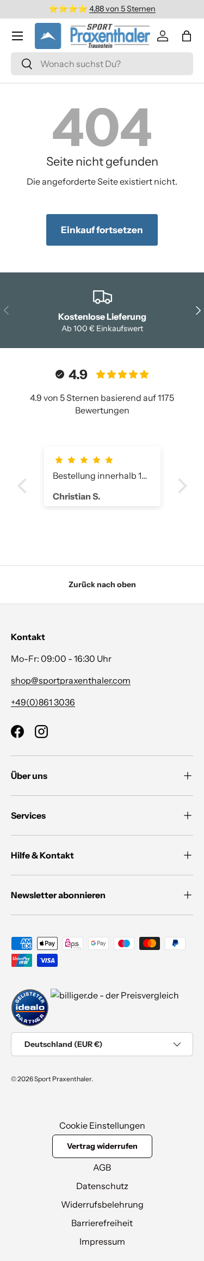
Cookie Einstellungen (102, 1125)
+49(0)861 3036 (43, 702)
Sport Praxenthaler (62, 1079)
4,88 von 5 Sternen (122, 9)
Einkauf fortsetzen (102, 229)
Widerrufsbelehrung (102, 1204)
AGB (102, 1167)
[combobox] (102, 63)
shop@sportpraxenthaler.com (71, 680)
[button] (187, 36)
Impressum (102, 1241)
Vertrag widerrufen (102, 1146)
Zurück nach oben (102, 584)
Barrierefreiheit (102, 1222)
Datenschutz (102, 1185)
